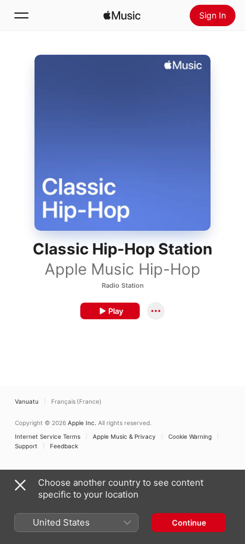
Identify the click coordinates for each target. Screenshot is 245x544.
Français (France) (76, 401)
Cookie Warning (190, 436)
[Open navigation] (21, 15)
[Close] (20, 485)
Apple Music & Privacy (124, 436)
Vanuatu (27, 401)
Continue (189, 522)
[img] (121, 15)
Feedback (64, 446)
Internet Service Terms (47, 436)
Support (26, 446)
